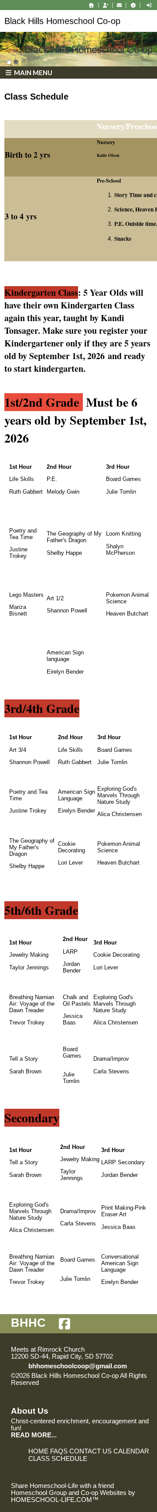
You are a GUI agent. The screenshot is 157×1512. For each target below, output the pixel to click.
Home (38, 1451)
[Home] (92, 5)
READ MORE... (34, 1435)
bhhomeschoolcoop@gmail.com (77, 1366)
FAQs (59, 1451)
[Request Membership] (105, 5)
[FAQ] (133, 5)
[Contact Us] (119, 5)
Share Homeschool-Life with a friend (62, 1485)
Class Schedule (57, 1458)
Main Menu (32, 72)
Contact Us (90, 1451)
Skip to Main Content (76, 1382)
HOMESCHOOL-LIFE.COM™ (55, 1499)
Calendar (131, 1451)
